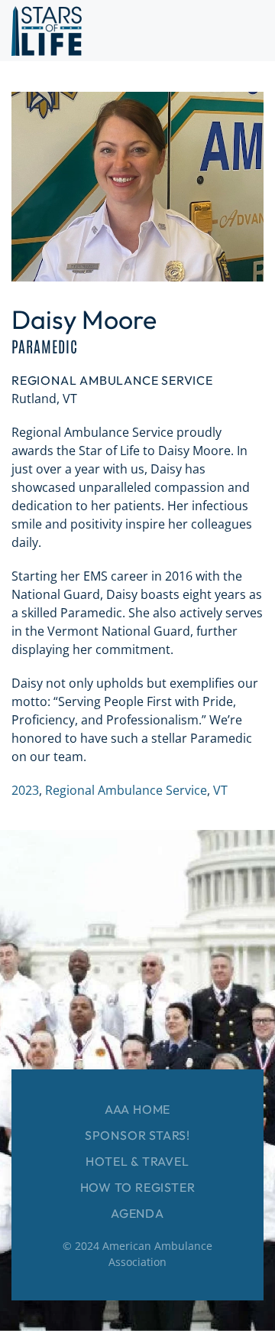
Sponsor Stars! (137, 1135)
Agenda (137, 1213)
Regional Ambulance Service (126, 790)
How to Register (138, 1187)
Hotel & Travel (137, 1161)
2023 (25, 790)
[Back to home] (46, 30)
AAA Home (137, 1109)
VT (220, 790)
